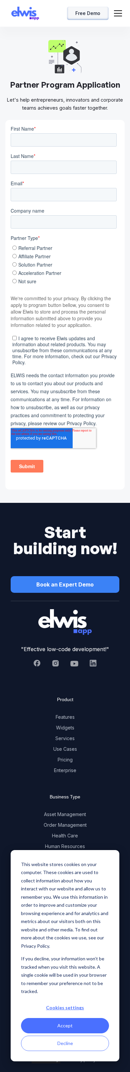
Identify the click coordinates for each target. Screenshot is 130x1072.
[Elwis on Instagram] (56, 663)
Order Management (65, 825)
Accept (65, 1025)
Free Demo (87, 13)
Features (65, 717)
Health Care (65, 835)
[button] (118, 13)
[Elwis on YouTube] (74, 663)
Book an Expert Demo (65, 584)
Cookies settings (65, 1007)
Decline (65, 1043)
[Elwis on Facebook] (37, 663)
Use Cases (65, 749)
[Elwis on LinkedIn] (93, 663)
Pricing (65, 759)
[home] (23, 13)
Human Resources (65, 846)
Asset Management (65, 814)
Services (65, 738)
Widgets (65, 727)
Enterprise (65, 770)
